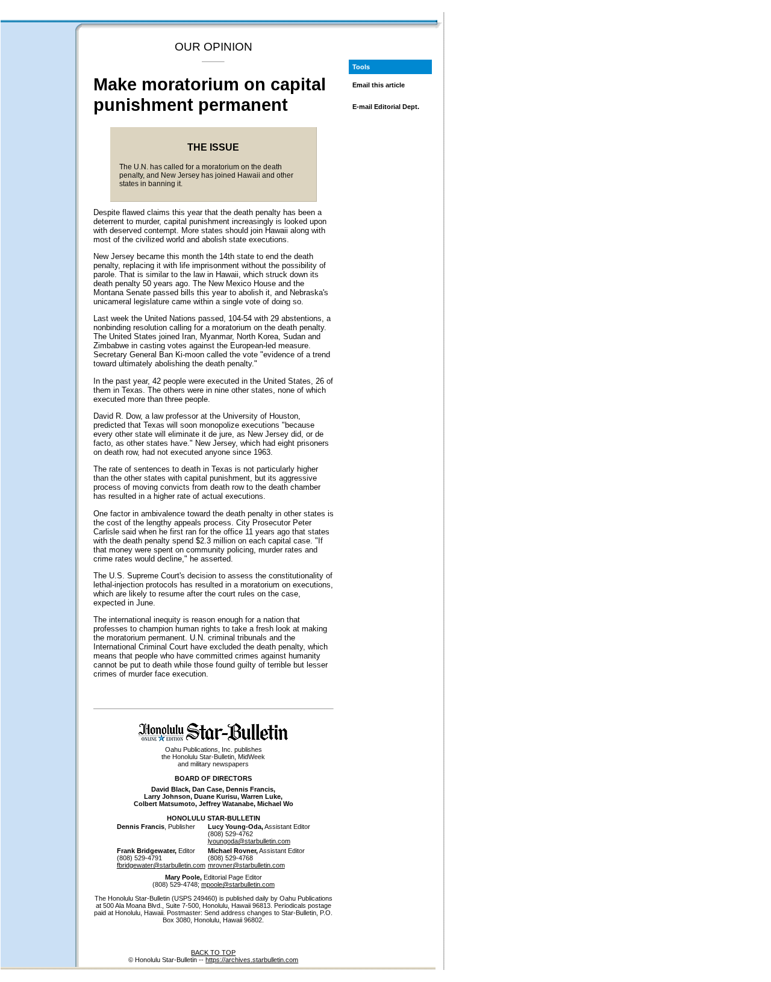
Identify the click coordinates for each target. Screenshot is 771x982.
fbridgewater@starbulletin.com (161, 865)
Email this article (378, 85)
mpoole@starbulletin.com (238, 884)
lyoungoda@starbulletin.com (249, 841)
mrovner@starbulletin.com (246, 865)
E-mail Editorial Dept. (385, 106)
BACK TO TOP (213, 952)
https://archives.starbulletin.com (251, 959)
